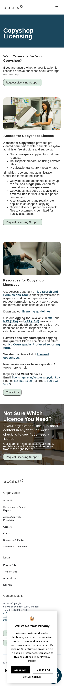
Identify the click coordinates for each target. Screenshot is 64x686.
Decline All (43, 669)
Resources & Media (13, 540)
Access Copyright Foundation (12, 519)
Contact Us (12, 392)
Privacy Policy (10, 565)
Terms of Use (10, 571)
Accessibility (9, 578)
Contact (7, 533)
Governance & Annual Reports (14, 509)
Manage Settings (32, 676)
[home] (13, 7)
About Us (8, 500)
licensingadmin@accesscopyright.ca (36, 377)
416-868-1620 (22, 380)
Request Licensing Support (22, 82)
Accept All (20, 670)
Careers (7, 526)
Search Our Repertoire (15, 546)
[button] (57, 7)
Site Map (7, 585)
